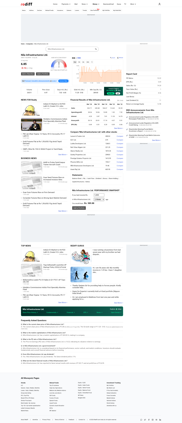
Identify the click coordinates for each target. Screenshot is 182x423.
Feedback (71, 419)
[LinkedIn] (160, 420)
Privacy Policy (46, 419)
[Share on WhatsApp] (141, 420)
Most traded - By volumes (28, 403)
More (132, 4)
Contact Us (82, 419)
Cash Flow (90, 178)
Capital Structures (78, 182)
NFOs (51, 408)
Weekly (32, 388)
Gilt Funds (52, 395)
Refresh (121, 57)
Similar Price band (26, 400)
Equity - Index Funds (84, 385)
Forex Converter (111, 395)
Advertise (35, 419)
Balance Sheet (76, 178)
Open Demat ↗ (116, 312)
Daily (27, 388)
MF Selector (53, 410)
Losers (77, 10)
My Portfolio (106, 10)
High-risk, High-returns (56, 388)
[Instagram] (152, 420)
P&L (84, 178)
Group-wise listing (26, 393)
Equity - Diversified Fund (85, 393)
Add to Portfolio (79, 208)
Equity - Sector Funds (84, 387)
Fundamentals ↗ (52, 312)
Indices (31, 10)
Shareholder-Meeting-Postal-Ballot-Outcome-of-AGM (144, 136)
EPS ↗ (86, 312)
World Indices (110, 403)
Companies (29, 44)
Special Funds (54, 400)
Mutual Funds (49, 10)
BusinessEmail (108, 4)
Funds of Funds (54, 398)
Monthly (37, 388)
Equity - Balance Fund (84, 390)
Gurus (119, 4)
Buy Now (110, 93)
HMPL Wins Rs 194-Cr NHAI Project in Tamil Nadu (42, 149)
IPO (22, 395)
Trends (85, 10)
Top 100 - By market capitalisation (30, 405)
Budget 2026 (81, 398)
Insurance (60, 10)
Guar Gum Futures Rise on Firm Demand (39, 192)
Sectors (39, 10)
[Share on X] (145, 420)
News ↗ (99, 312)
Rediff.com (97, 419)
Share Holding (113, 178)
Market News (24, 410)
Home (55, 4)
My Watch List (111, 388)
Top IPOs (26, 395)
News (84, 4)
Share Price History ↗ (30, 312)
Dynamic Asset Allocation (57, 405)
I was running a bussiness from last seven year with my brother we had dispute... (107, 252)
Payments (65, 4)
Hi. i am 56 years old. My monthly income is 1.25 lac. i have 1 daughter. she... (107, 270)
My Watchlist (117, 10)
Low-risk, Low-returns (55, 393)
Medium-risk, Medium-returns (58, 390)
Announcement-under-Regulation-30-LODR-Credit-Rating (144, 124)
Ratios (88, 182)
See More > (62, 155)
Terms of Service (59, 419)
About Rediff (24, 419)
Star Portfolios (94, 10)
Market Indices (111, 398)
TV (125, 4)
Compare (120, 136)
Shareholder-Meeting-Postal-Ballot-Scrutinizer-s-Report (142, 130)
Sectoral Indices (111, 400)
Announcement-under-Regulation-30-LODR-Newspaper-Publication (144, 118)
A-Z (22, 385)
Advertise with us (111, 405)
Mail (76, 4)
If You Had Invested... (113, 390)
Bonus (105, 178)
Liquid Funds (53, 403)
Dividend (98, 178)
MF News (80, 395)
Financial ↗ (71, 312)
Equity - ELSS (81, 382)
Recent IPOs (24, 398)
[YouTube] (156, 420)
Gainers (69, 10)
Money (95, 4)
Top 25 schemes (54, 385)
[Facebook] (149, 420)
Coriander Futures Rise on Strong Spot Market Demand (44, 198)
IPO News (31, 398)
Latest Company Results (28, 408)
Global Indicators (111, 393)
